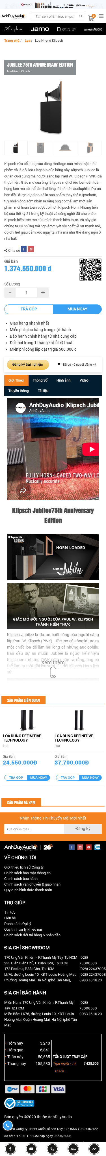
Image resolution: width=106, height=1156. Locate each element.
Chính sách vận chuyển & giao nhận (32, 884)
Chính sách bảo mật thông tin (27, 873)
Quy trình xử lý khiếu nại (23, 929)
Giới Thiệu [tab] (16, 380)
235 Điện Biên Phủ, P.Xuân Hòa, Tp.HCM (36, 963)
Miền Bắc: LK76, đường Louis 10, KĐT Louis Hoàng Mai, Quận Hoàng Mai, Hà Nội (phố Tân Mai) (40, 1019)
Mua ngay (77, 309)
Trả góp (29, 309)
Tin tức (10, 912)
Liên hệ (10, 918)
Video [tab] (84, 380)
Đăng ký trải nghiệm (27, 365)
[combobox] (54, 16)
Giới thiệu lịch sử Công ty (24, 867)
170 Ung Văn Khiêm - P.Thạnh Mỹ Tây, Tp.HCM (40, 957)
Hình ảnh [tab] (64, 380)
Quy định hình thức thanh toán (28, 890)
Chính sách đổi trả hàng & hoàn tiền (32, 935)
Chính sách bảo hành (21, 878)
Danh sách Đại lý (17, 924)
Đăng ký (82, 828)
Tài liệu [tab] (43, 391)
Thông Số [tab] (40, 380)
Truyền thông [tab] (18, 391)
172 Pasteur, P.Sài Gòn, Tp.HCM (29, 969)
